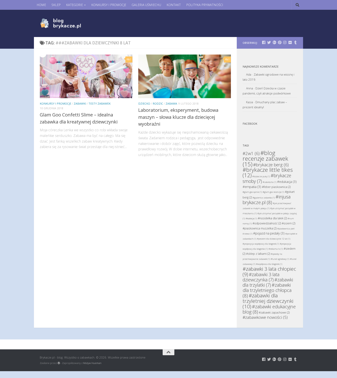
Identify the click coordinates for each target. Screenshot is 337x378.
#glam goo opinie (252, 192)
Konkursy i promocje (55, 103)
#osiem (288, 223)
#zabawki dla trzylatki (268, 282)
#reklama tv (276, 249)
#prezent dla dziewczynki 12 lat (273, 238)
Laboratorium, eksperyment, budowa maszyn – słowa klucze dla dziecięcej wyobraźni (178, 117)
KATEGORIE (74, 5)
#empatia (252, 186)
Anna (249, 88)
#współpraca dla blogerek (269, 264)
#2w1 (251, 153)
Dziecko (144, 103)
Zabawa (171, 103)
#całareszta (269, 182)
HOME (41, 5)
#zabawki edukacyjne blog (269, 309)
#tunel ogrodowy (280, 259)
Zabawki (80, 103)
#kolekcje (251, 218)
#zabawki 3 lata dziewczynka (261, 277)
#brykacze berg (271, 164)
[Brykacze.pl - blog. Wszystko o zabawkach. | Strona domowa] (69, 23)
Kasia (249, 102)
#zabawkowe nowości (265, 317)
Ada (248, 74)
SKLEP (56, 5)
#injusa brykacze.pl (267, 199)
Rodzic (158, 103)
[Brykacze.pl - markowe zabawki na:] (264, 42)
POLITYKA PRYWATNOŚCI (204, 5)
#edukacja (287, 181)
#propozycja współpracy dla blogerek (261, 243)
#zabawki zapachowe (274, 312)
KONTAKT (174, 5)
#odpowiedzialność (267, 223)
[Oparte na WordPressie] (59, 363)
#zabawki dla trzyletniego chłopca (267, 290)
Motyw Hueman (92, 363)
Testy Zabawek (100, 103)
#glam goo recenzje (273, 192)
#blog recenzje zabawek (265, 158)
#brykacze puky (261, 176)
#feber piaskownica (276, 187)
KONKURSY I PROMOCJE (108, 5)
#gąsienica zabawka (264, 197)
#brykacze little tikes (268, 172)
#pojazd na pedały (269, 233)
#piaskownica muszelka (260, 228)
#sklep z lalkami (258, 254)
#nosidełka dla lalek (272, 218)
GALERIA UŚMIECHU (146, 5)
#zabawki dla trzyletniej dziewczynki (268, 301)
